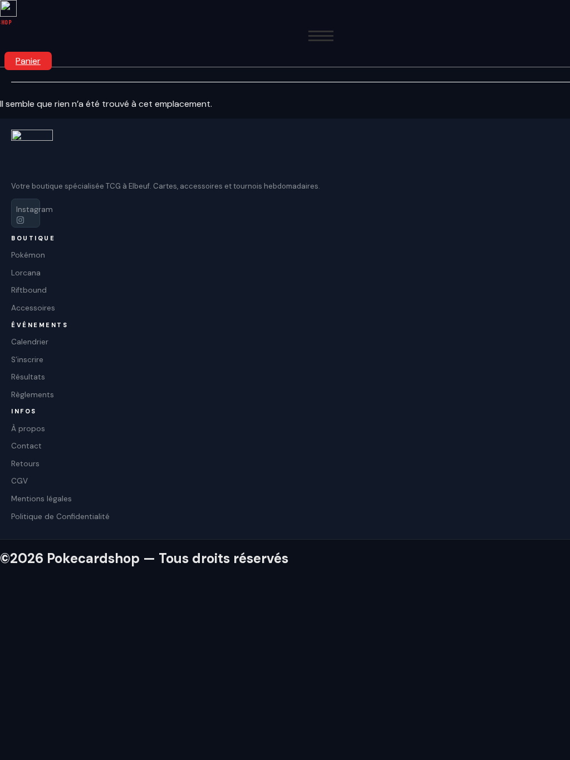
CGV (19, 481)
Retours (25, 463)
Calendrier (29, 342)
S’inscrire (27, 359)
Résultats (28, 377)
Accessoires (33, 308)
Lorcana (26, 273)
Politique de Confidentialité (60, 516)
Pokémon (28, 255)
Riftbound (29, 290)
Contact (26, 446)
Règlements (32, 394)
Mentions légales (41, 499)
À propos (28, 428)
